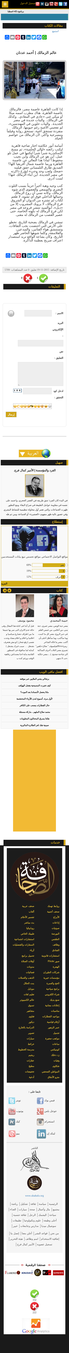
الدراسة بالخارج (26, 1027)
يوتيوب (19, 1111)
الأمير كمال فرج (25, 1244)
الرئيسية (53, 1204)
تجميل (56, 1033)
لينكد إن (50, 1133)
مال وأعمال (44, 1209)
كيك (17, 1121)
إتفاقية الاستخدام (50, 1239)
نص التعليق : (58, 354)
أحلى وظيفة (50, 1220)
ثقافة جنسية (19, 1215)
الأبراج (56, 917)
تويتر (18, 1100)
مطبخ (31, 1066)
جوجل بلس (50, 1111)
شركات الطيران (51, 972)
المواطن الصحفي (50, 1071)
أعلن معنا (27, 1233)
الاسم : (59, 313)
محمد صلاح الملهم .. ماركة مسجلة (34, 712)
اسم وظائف (31, 1239)
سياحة (52, 1215)
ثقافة (33, 1204)
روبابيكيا (30, 928)
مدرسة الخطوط (26, 1049)
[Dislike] (27, 278)
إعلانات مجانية (52, 1005)
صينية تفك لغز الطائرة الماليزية (34, 725)
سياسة (42, 1204)
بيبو (17, 1133)
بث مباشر (29, 922)
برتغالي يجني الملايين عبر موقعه (34, 679)
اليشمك (42, 1215)
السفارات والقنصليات (23, 944)
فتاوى (31, 1016)
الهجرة (56, 966)
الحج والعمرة (53, 983)
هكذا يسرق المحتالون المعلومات (34, 718)
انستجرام (49, 1121)
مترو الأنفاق (53, 1077)
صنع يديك (54, 999)
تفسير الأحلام (27, 917)
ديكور (31, 1022)
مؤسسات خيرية (51, 977)
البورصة (55, 933)
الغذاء (13, 1209)
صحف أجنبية (53, 911)
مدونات (30, 966)
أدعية (31, 1077)
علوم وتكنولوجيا (32, 1220)
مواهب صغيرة (52, 1038)
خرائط (31, 1044)
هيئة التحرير (16, 1239)
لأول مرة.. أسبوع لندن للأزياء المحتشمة (34, 698)
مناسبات (55, 1011)
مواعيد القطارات (50, 1016)
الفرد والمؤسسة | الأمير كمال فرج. (35, 470)
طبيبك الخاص (27, 933)
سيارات (30, 1038)
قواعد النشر (41, 1233)
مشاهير (30, 1011)
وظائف (56, 944)
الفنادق (55, 950)
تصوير (31, 1033)
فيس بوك (49, 1100)
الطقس (55, 939)
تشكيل (24, 1204)
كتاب (59, 590)
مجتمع (56, 1209)
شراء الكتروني (52, 994)
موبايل (31, 988)
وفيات (56, 1060)
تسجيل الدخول (28, 3)
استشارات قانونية (50, 955)
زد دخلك (55, 1055)
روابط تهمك (53, 906)
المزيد (4, 583)
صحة (32, 1209)
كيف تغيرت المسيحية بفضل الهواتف (34, 685)
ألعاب (31, 911)
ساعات (55, 1044)
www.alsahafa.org (34, 1195)
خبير (15, 1226)
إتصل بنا (14, 1233)
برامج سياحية (52, 988)
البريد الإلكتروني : (57, 329)
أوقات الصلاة (27, 961)
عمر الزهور (53, 1027)
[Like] (43, 278)
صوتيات (55, 928)
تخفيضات (29, 1071)
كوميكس (55, 1049)
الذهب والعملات (26, 977)
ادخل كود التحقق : (58, 394)
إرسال (11, 414)
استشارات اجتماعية (24, 939)
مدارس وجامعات (29, 1226)
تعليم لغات (29, 994)
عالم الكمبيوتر (27, 999)
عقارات (30, 1060)
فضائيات (30, 972)
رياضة (14, 1204)
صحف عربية (28, 906)
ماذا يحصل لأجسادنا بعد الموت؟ (34, 692)
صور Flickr (53, 961)
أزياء (32, 950)
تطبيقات (17, 1220)
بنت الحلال (29, 983)
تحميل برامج (28, 955)
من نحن (54, 1233)
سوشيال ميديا (48, 1226)
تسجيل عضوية (44, 1244)
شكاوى (55, 1066)
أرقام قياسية (53, 1022)
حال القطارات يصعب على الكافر (34, 705)
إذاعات (55, 922)
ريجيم (31, 1055)
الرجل (32, 1215)
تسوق (31, 1005)
